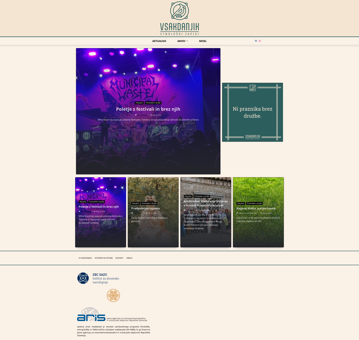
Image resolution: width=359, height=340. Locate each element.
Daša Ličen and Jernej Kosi (248, 213)
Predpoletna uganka (145, 208)
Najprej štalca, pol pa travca (255, 208)
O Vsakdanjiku (85, 258)
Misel (203, 41)
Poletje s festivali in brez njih (148, 109)
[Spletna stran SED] (113, 295)
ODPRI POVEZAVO (280, 138)
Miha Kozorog (142, 115)
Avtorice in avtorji (104, 258)
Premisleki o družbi (153, 103)
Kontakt (119, 258)
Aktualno (159, 41)
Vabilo (129, 258)
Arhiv (181, 41)
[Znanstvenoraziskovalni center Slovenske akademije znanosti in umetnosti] (113, 278)
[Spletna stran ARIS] (112, 314)
